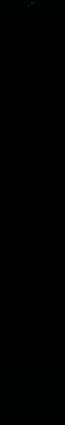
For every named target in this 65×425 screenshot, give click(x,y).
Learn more (32, 2)
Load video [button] (32, 4)
